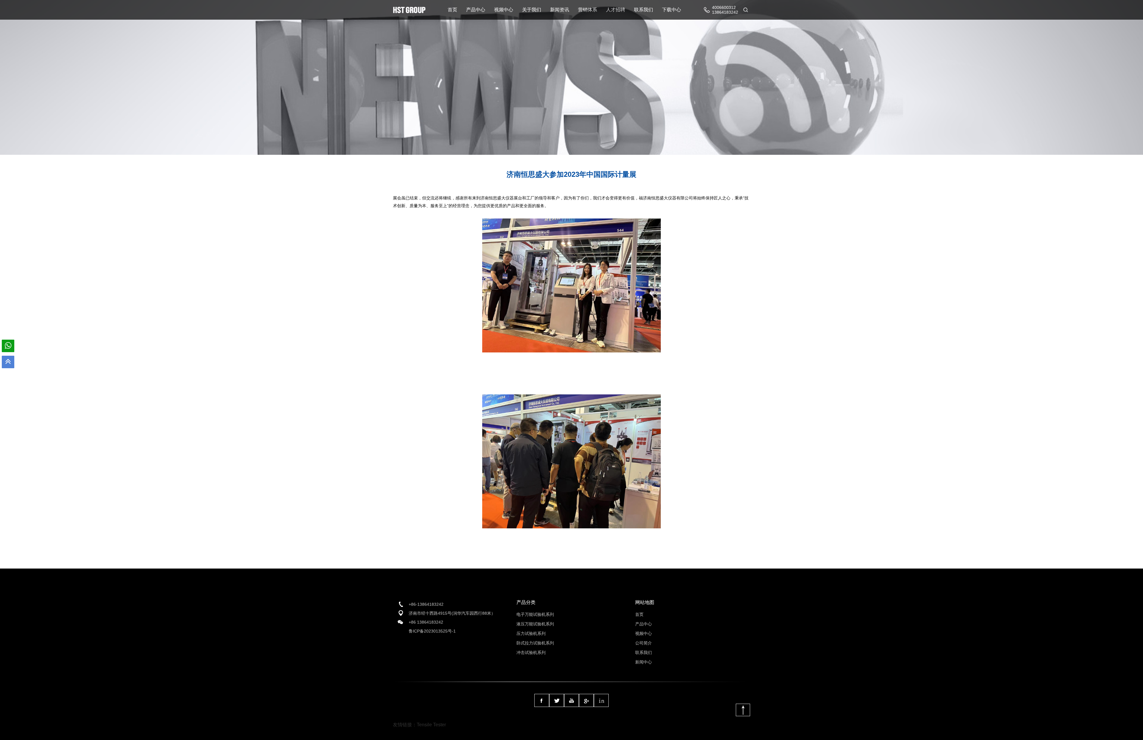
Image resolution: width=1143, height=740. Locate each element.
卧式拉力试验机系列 (535, 643)
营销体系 (587, 9)
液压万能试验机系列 (535, 624)
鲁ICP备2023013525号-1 (432, 631)
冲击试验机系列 (531, 652)
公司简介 (643, 643)
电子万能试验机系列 (535, 614)
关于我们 (531, 9)
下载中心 (671, 9)
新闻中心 (643, 662)
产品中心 (475, 9)
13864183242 (725, 12)
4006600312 (724, 7)
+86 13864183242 (426, 622)
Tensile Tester (431, 724)
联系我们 (643, 9)
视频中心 (503, 9)
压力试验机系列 (531, 633)
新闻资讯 (559, 9)
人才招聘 (615, 9)
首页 (452, 9)
